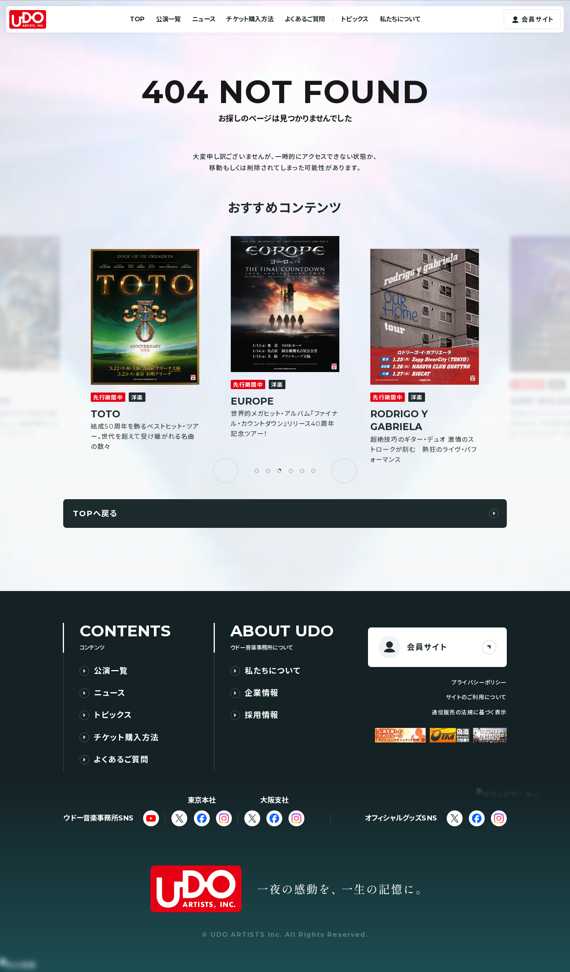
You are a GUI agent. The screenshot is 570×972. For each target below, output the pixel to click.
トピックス (354, 19)
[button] (225, 470)
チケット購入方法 (249, 19)
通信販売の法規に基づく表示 (469, 712)
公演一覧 (168, 19)
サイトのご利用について (476, 697)
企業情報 (262, 693)
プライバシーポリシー (478, 682)
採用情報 (262, 715)
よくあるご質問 (305, 19)
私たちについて (400, 19)
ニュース (204, 19)
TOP (137, 19)
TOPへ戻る (95, 513)
